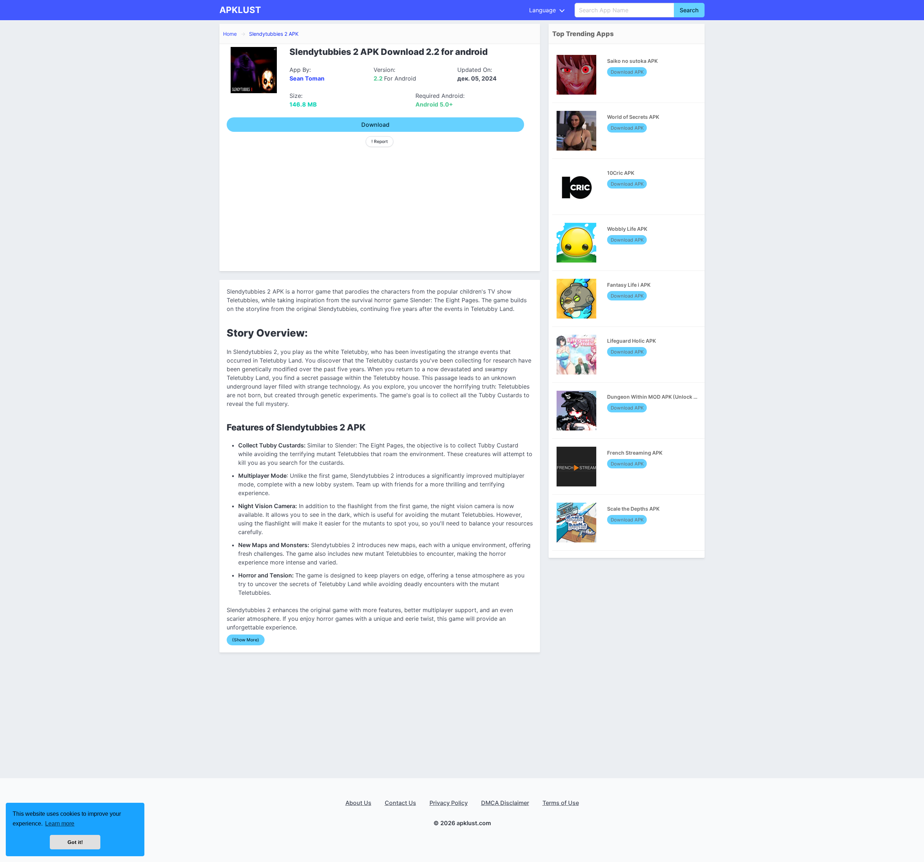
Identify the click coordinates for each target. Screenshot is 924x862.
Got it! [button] (75, 842)
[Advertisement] (380, 206)
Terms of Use (560, 802)
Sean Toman (306, 78)
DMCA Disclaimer (505, 802)
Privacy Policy (449, 802)
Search (689, 10)
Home (230, 34)
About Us (358, 802)
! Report (379, 141)
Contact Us (400, 802)
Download (375, 124)
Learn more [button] (59, 823)
